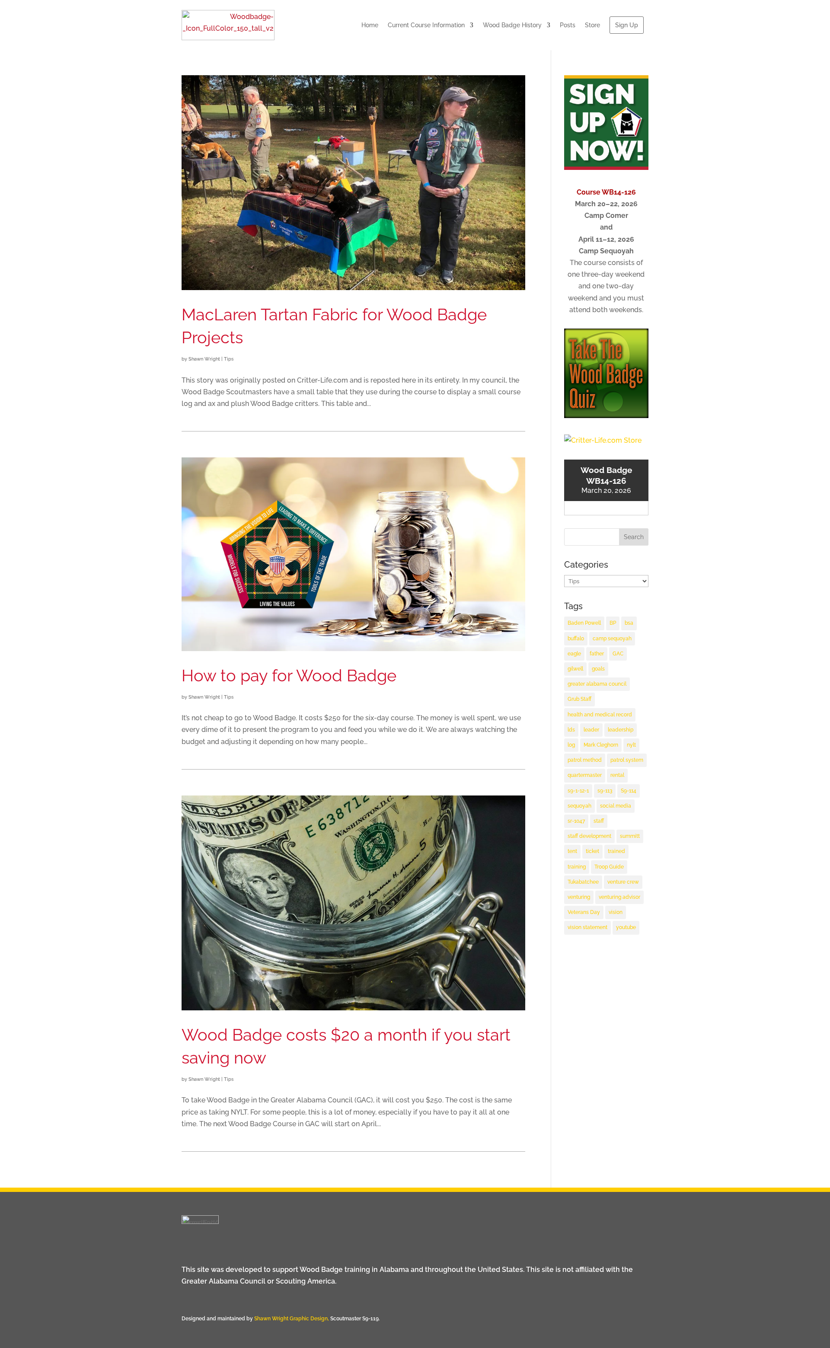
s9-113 (604, 791)
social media (615, 806)
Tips (228, 359)
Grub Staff (579, 699)
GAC (618, 654)
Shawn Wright (204, 359)
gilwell (575, 669)
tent (572, 851)
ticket (592, 851)
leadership (620, 730)
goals (598, 669)
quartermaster (585, 775)
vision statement (587, 927)
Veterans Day (584, 912)
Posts (567, 25)
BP (613, 623)
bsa (629, 623)
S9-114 (628, 791)
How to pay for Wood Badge (289, 675)
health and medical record (600, 715)
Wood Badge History (512, 25)
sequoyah (579, 806)
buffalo (576, 639)
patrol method (585, 760)
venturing (579, 897)
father (597, 654)
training (577, 867)
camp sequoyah (612, 639)
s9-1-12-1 (578, 791)
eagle (574, 654)
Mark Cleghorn (601, 745)
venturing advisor (619, 897)
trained (616, 851)
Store (592, 25)
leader (591, 730)
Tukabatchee (583, 882)
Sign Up (626, 25)
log (571, 745)
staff (599, 821)
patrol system (626, 760)
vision (615, 912)
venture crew (623, 882)
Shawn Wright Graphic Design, (292, 1319)
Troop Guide (609, 867)
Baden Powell (584, 623)
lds (571, 730)
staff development (589, 836)
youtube (626, 927)
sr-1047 (576, 821)
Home (369, 25)
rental (617, 775)
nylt (631, 745)
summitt (630, 836)
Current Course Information (426, 25)
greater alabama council (597, 684)
